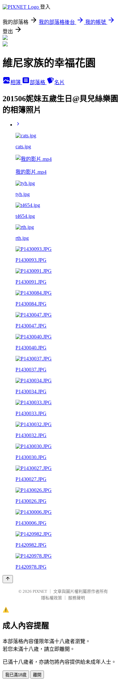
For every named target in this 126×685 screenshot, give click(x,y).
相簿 (16, 82)
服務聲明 (76, 597)
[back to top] (8, 579)
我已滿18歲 (15, 674)
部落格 (38, 82)
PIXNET (40, 591)
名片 (59, 82)
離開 (37, 674)
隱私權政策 (51, 597)
